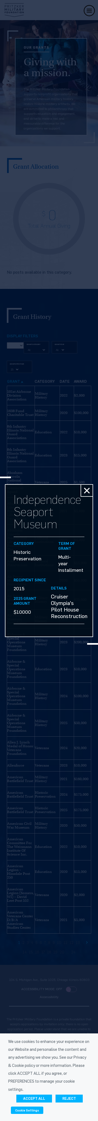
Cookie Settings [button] (27, 1110)
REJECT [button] (69, 1098)
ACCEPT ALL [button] (34, 1098)
